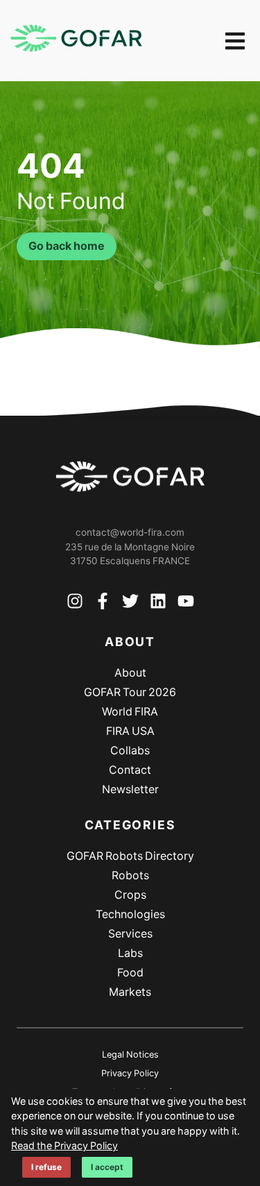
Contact (130, 770)
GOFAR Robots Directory (130, 856)
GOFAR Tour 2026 (130, 692)
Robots (130, 875)
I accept (107, 1167)
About (130, 673)
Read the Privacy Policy (64, 1146)
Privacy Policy (130, 1073)
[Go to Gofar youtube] (185, 604)
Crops (130, 895)
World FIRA (130, 711)
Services (130, 933)
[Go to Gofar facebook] (102, 604)
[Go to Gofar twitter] (130, 604)
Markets (130, 992)
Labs (130, 953)
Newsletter (130, 789)
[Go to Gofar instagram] (75, 604)
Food (130, 972)
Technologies (130, 914)
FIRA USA (130, 731)
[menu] (235, 41)
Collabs (130, 750)
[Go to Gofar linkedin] (158, 604)
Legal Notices (130, 1054)
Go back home (66, 246)
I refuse (46, 1167)
